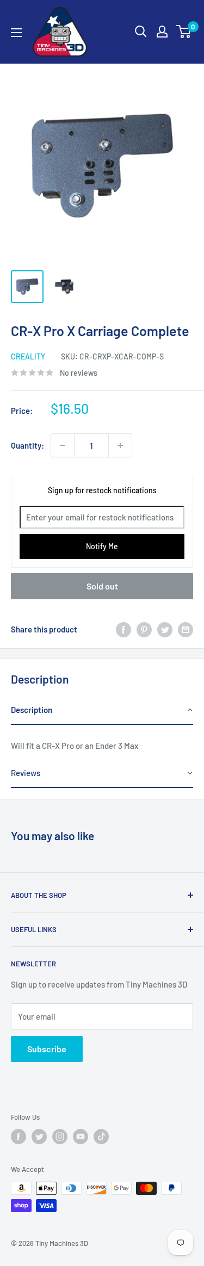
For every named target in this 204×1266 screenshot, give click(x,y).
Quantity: (27, 445)
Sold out (102, 586)
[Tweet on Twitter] (164, 629)
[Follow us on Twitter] (39, 1136)
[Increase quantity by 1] (120, 445)
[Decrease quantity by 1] (62, 445)
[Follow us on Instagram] (59, 1136)
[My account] (162, 32)
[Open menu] (16, 32)
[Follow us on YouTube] (80, 1136)
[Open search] (141, 32)
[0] (184, 31)
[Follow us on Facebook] (18, 1136)
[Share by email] (185, 629)
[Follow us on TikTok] (101, 1136)
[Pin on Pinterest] (144, 629)
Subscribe (46, 1049)
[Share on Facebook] (123, 629)
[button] (102, 710)
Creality (28, 356)
